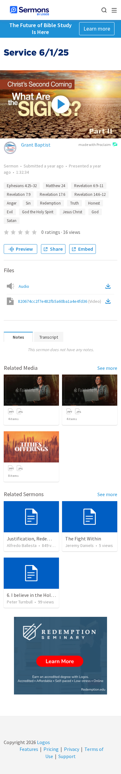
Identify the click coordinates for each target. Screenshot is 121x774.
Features (29, 749)
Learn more (96, 28)
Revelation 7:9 (18, 194)
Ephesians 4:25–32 (22, 185)
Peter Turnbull (20, 602)
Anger (11, 203)
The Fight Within (83, 538)
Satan (11, 220)
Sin (28, 203)
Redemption (50, 203)
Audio (24, 286)
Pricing (51, 749)
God (95, 212)
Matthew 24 (55, 185)
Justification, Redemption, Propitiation (49, 538)
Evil (10, 212)
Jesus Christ (72, 212)
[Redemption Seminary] (60, 655)
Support (67, 756)
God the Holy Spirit (37, 212)
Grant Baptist (36, 145)
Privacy (71, 749)
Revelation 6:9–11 (88, 185)
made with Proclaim (94, 144)
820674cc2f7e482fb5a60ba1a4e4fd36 (59, 301)
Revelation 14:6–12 (89, 194)
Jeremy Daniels (79, 545)
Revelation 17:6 (52, 194)
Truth (74, 203)
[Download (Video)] (109, 301)
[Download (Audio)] (109, 286)
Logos (43, 742)
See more (107, 368)
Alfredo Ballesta (22, 545)
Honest (94, 203)
